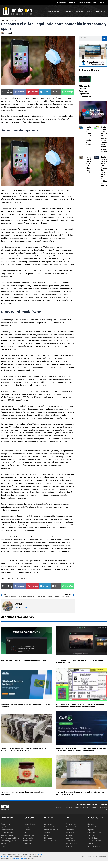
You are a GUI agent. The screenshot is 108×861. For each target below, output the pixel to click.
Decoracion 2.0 (6, 824)
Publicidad (71, 2)
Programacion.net (29, 824)
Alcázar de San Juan (94, 827)
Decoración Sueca (7, 830)
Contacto (102, 2)
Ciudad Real (91, 835)
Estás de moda (49, 827)
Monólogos (69, 835)
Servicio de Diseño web (81, 807)
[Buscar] (104, 38)
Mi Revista (69, 846)
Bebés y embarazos (51, 830)
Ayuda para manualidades (10, 838)
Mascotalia (69, 838)
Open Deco (5, 827)
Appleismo (26, 830)
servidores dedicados (19, 859)
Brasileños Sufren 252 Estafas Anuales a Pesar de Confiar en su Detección (89, 136)
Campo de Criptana (94, 832)
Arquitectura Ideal (7, 832)
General (5, 20)
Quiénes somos (60, 2)
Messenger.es (27, 827)
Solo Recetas (48, 824)
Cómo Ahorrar (70, 841)
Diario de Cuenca (93, 838)
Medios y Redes (101, 804)
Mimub (3, 843)
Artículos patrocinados (64, 807)
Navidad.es (70, 830)
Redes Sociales (28, 838)
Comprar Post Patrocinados (87, 2)
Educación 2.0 (71, 824)
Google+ (23, 607)
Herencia (90, 843)
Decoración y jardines (8, 841)
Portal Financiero (71, 843)
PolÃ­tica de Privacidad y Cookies (88, 856)
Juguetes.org (70, 832)
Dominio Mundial (71, 827)
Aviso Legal (102, 856)
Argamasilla (91, 830)
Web (17, 607)
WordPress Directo (29, 835)
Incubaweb (26, 832)
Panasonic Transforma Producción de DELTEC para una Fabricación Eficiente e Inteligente (90, 164)
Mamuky (47, 835)
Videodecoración (7, 835)
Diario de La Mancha (94, 841)
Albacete (90, 824)
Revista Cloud (27, 841)
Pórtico (3, 846)
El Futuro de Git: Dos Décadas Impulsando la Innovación (85, 91)
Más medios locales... (94, 846)
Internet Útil (27, 843)
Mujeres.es (48, 838)
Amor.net (47, 832)
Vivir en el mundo (50, 841)
